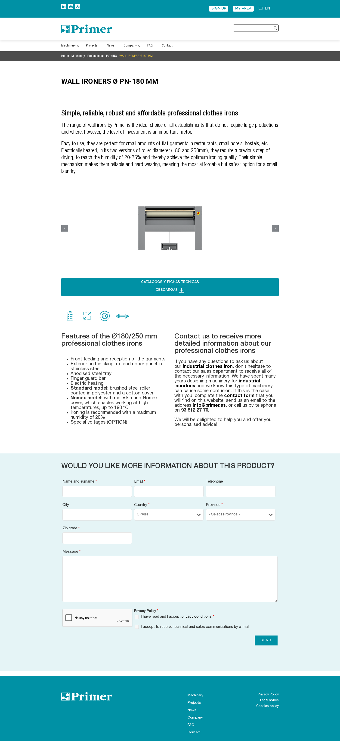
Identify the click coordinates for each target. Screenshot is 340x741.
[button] (64, 228)
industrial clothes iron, (208, 367)
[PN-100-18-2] (169, 228)
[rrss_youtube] (70, 5)
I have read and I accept (177, 617)
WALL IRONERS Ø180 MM (136, 56)
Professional (95, 56)
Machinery (78, 56)
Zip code (71, 528)
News (192, 710)
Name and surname (79, 482)
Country (142, 505)
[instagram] (77, 5)
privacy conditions (197, 617)
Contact (194, 732)
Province (214, 505)
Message (71, 552)
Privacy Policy (268, 694)
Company (195, 717)
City (65, 505)
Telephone (214, 482)
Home (65, 56)
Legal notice (269, 700)
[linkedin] (63, 5)
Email (139, 482)
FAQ (191, 725)
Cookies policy (267, 706)
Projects (194, 703)
